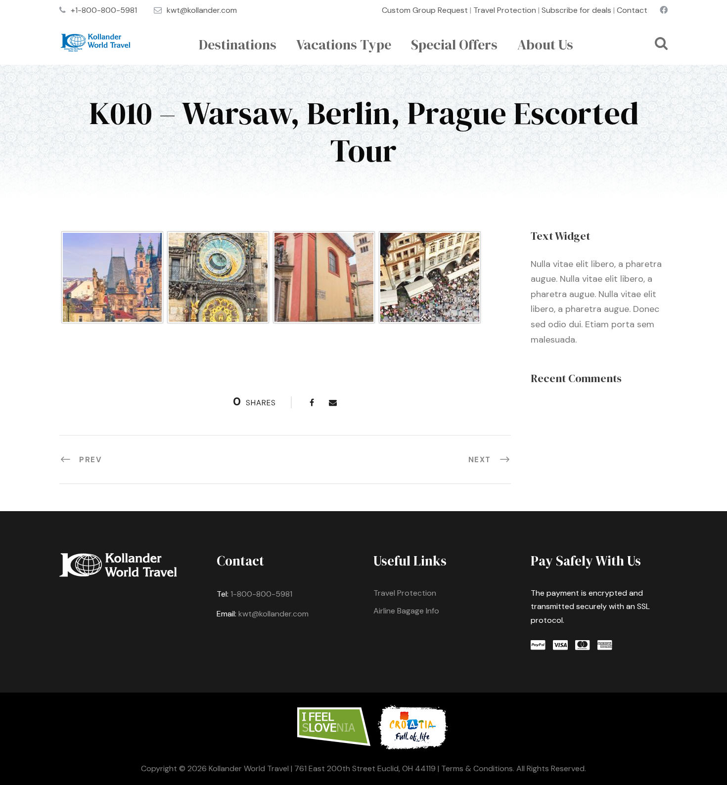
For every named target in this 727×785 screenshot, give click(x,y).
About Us (545, 44)
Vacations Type (343, 44)
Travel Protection (504, 10)
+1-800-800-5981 (104, 10)
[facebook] (664, 10)
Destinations (237, 44)
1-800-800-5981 (261, 594)
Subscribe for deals (576, 10)
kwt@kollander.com (202, 10)
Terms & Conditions (477, 768)
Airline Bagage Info (406, 611)
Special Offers (454, 44)
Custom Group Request (425, 10)
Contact (632, 10)
